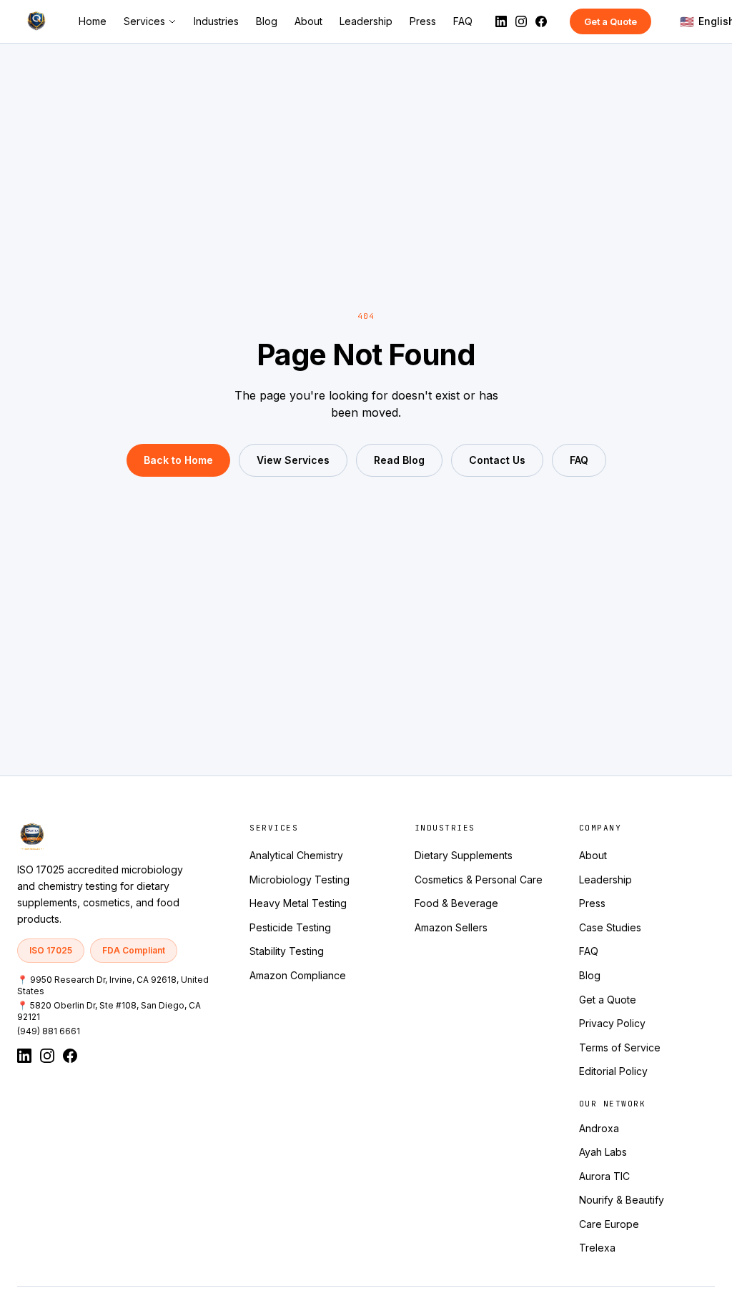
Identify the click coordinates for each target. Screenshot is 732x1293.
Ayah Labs (603, 1152)
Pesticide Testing (290, 927)
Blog (266, 21)
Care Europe (609, 1224)
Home (93, 21)
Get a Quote (610, 21)
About (308, 21)
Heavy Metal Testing (298, 903)
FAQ (463, 21)
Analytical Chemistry (296, 855)
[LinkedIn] (501, 21)
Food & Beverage (456, 903)
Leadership (366, 21)
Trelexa (597, 1248)
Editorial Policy (613, 1071)
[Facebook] (541, 21)
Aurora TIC (604, 1176)
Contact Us (497, 460)
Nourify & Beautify (621, 1200)
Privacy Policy (612, 1023)
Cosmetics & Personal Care (479, 879)
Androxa (599, 1128)
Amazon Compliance (297, 975)
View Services (293, 460)
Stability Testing (286, 951)
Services (144, 21)
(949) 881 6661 (48, 1031)
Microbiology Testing (299, 879)
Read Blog (399, 460)
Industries (216, 21)
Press (423, 21)
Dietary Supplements (464, 855)
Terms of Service (620, 1047)
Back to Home (178, 460)
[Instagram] (521, 21)
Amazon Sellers (451, 927)
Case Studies (610, 927)
